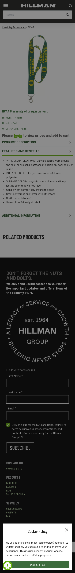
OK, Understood (37, 564)
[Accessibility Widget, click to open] (7, 565)
